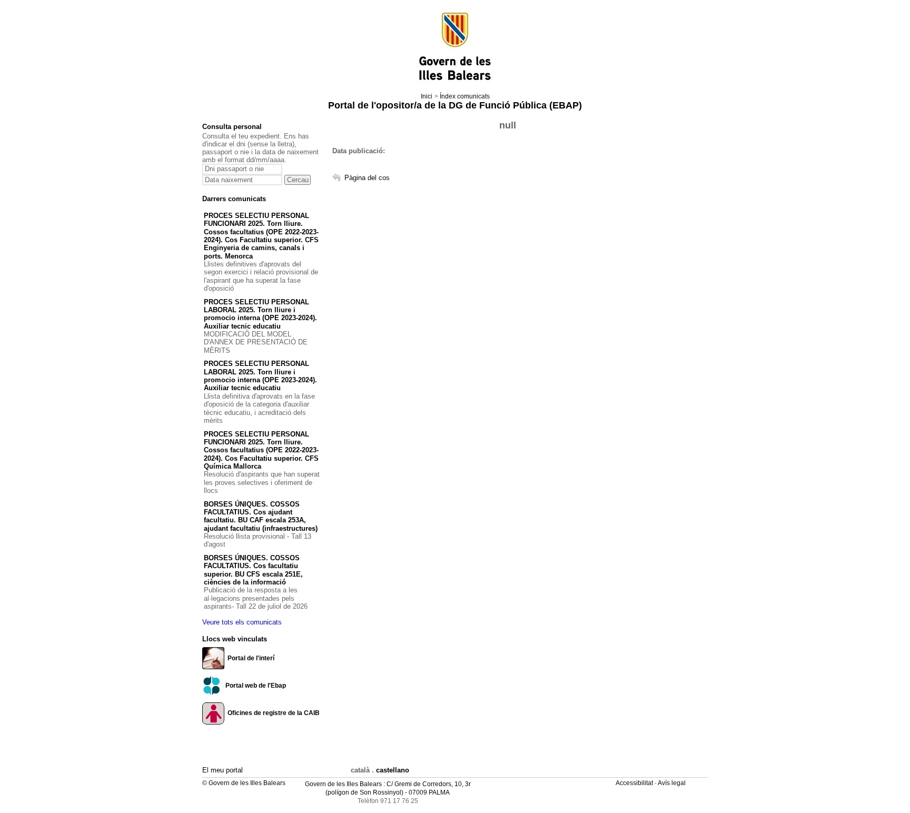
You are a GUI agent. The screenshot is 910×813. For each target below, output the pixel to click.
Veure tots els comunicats (242, 622)
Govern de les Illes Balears (343, 784)
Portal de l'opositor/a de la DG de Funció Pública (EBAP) (455, 105)
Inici (426, 96)
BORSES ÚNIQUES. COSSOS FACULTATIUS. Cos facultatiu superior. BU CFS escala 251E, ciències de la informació (253, 570)
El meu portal (222, 770)
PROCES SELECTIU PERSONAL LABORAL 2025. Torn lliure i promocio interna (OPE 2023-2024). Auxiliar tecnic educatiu (260, 314)
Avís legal (672, 783)
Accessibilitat (635, 783)
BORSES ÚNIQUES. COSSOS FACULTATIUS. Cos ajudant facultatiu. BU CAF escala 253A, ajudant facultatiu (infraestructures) (261, 516)
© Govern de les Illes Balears (243, 783)
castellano (392, 770)
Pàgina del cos (367, 178)
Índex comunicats (465, 96)
